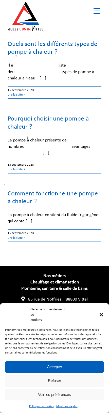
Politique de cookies (41, 406)
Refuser (54, 380)
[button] (101, 314)
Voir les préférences (54, 394)
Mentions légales (67, 406)
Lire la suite (15, 94)
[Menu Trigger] (97, 11)
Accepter (54, 367)
